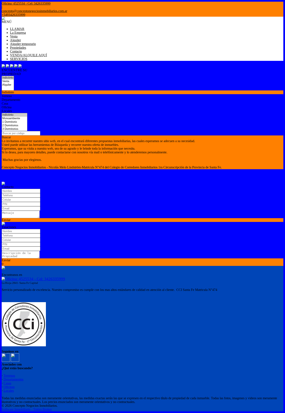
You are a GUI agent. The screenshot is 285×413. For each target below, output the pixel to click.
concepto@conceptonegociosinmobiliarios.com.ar (34, 11)
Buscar (6, 137)
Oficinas (9, 387)
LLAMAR (17, 29)
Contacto (16, 51)
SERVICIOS (18, 59)
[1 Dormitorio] (14, 122)
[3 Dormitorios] (14, 129)
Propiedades (18, 47)
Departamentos (13, 379)
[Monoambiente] (14, 118)
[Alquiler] (8, 85)
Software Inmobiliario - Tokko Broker (27, 409)
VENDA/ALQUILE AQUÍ (28, 55)
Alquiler (15, 40)
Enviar (6, 220)
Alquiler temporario (23, 44)
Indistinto (8, 92)
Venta (14, 36)
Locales (7, 111)
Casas (7, 383)
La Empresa (18, 32)
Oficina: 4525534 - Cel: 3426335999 (35, 279)
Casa (5, 103)
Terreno (7, 96)
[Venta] (8, 81)
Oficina (6, 107)
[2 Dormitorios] (14, 125)
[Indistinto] (8, 78)
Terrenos (9, 375)
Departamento (11, 99)
